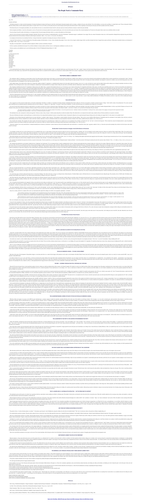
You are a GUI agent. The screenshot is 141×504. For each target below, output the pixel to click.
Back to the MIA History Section (86, 499)
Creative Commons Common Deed (36, 16)
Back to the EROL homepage (73, 499)
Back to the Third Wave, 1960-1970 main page (57, 499)
